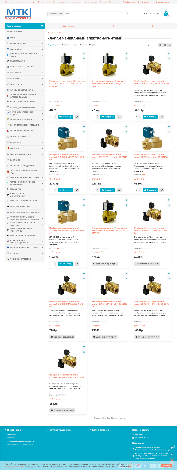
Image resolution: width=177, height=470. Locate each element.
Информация (14, 430)
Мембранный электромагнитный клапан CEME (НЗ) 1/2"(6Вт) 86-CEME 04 (151, 230)
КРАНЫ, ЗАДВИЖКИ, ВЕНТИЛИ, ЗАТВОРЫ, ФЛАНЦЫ (23, 96)
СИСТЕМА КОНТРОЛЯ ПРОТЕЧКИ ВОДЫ (24, 171)
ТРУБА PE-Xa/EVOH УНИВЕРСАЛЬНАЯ (18, 195)
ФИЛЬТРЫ (14, 253)
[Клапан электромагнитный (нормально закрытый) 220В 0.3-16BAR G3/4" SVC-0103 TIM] (110, 212)
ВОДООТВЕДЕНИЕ (17, 61)
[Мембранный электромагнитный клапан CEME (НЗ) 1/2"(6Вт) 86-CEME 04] (152, 212)
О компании (9, 2)
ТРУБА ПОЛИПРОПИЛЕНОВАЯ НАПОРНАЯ (22, 224)
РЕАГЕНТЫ (14, 148)
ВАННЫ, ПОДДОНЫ (18, 43)
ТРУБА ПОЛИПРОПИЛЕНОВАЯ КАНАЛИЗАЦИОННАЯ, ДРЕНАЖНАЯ (24, 218)
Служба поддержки (60, 430)
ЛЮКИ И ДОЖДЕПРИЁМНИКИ (22, 102)
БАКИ (12, 38)
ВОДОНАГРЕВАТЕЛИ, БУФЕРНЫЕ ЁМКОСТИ (23, 55)
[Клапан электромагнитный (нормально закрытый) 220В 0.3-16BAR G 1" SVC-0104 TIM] (67, 65)
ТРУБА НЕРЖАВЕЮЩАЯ (20, 207)
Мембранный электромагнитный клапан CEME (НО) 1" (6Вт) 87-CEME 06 (151, 156)
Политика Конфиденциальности (20, 441)
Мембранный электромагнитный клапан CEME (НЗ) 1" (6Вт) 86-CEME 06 (66, 376)
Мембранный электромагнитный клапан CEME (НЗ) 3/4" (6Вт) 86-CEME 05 (66, 304)
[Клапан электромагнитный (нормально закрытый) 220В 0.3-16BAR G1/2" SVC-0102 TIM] (110, 65)
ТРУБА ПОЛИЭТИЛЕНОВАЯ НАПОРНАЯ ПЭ (21, 230)
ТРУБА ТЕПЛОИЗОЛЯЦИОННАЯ (23, 236)
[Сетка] (160, 45)
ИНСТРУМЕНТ (16, 73)
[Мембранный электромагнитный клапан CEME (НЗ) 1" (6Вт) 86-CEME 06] (67, 359)
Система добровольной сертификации (67, 2)
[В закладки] (84, 53)
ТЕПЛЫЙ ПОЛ (16, 189)
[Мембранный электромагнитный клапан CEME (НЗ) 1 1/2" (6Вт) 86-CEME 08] (110, 285)
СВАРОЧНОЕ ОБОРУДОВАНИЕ (22, 166)
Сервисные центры (90, 2)
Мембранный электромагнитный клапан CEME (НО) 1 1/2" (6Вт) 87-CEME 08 (66, 157)
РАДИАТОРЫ (15, 142)
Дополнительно (100, 430)
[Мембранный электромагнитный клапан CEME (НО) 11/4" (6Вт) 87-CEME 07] (67, 212)
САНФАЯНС (15, 160)
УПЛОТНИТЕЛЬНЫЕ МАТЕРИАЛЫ (24, 247)
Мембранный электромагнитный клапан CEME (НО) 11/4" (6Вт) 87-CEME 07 (66, 230)
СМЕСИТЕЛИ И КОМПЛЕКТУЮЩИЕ (24, 177)
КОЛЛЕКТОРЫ (16, 84)
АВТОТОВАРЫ (16, 32)
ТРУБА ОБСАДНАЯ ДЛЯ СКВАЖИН (24, 212)
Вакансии (103, 2)
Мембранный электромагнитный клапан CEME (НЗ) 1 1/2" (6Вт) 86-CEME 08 (109, 304)
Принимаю (166, 465)
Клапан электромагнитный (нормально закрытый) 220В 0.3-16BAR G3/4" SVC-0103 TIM (109, 230)
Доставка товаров (44, 2)
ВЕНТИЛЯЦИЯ (16, 49)
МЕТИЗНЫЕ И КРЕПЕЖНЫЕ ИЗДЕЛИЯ (21, 113)
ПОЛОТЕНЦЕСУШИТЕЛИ (20, 137)
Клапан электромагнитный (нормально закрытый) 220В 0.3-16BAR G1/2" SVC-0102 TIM (109, 84)
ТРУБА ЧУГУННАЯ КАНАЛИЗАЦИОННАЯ (19, 241)
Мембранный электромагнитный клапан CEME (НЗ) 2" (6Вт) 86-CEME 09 (151, 82)
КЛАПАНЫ (14, 78)
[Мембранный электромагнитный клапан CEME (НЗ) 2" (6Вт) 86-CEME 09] (152, 65)
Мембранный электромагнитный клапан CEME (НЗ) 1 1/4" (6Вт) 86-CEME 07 (151, 304)
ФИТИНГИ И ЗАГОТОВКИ (20, 259)
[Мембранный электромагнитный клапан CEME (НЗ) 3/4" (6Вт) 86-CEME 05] (67, 285)
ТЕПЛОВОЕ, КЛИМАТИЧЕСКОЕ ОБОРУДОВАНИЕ (22, 183)
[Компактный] (169, 45)
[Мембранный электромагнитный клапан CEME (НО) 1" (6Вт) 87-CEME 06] (152, 138)
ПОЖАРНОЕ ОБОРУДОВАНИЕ (22, 131)
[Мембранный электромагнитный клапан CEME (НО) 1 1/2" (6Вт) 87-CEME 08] (67, 138)
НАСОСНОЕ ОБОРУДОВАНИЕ (22, 119)
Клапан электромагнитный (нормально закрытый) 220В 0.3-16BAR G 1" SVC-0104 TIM (67, 84)
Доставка (11, 438)
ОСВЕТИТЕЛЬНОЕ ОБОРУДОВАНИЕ (24, 125)
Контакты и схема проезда (25, 2)
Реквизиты (113, 2)
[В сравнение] (84, 58)
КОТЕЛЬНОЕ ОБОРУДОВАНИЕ (22, 90)
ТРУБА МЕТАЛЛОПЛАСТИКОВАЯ (23, 201)
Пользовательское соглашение (20, 445)
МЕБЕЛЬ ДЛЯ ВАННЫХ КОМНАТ (23, 108)
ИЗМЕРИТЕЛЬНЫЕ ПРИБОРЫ (22, 67)
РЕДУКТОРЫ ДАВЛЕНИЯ (20, 154)
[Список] (165, 45)
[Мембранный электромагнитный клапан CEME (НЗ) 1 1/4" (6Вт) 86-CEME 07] (152, 285)
